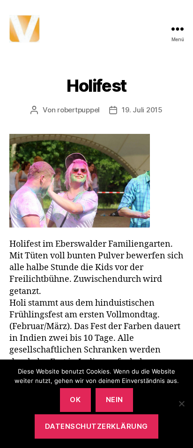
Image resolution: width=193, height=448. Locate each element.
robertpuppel (78, 109)
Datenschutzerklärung (96, 426)
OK (75, 399)
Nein (114, 399)
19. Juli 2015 (142, 109)
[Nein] (181, 403)
